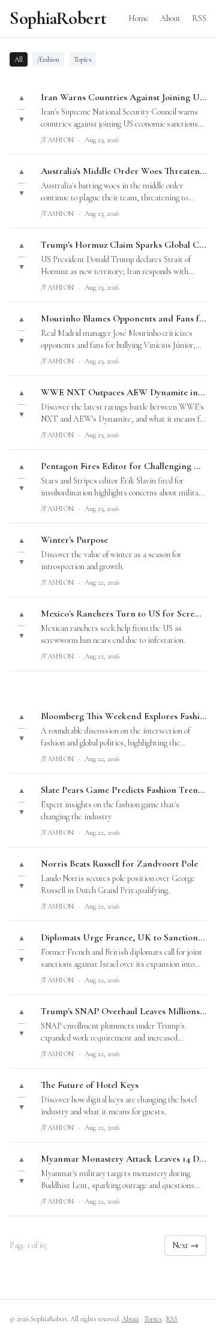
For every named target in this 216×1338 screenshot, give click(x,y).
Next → (185, 1245)
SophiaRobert (58, 19)
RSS (199, 18)
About (170, 18)
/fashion (48, 59)
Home (138, 18)
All (18, 59)
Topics (82, 59)
